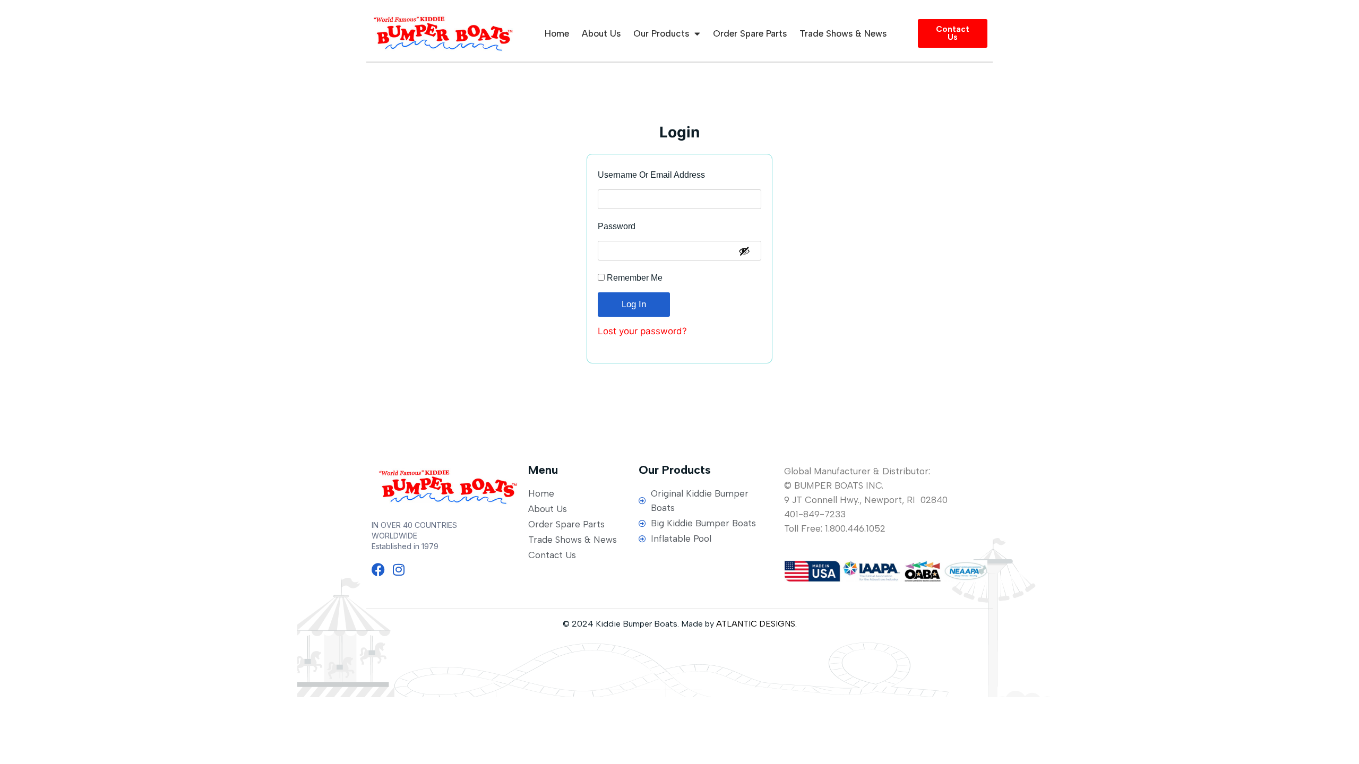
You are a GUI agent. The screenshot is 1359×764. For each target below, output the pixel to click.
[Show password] (744, 251)
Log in (634, 304)
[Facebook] (378, 569)
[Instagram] (398, 569)
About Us (601, 33)
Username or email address (670, 172)
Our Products (661, 33)
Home (557, 33)
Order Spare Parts (750, 33)
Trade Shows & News (843, 33)
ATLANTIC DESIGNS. (756, 624)
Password (635, 223)
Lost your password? (642, 331)
